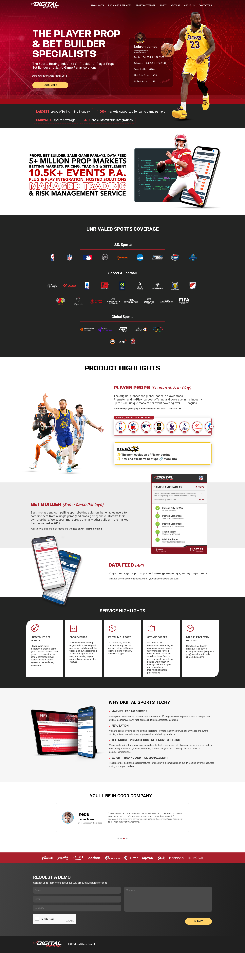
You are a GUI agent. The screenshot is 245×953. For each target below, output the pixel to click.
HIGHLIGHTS (97, 5)
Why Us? (175, 5)
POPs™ (163, 5)
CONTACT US (205, 5)
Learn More (50, 85)
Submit (198, 921)
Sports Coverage (145, 5)
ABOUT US (189, 5)
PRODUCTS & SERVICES (119, 5)
